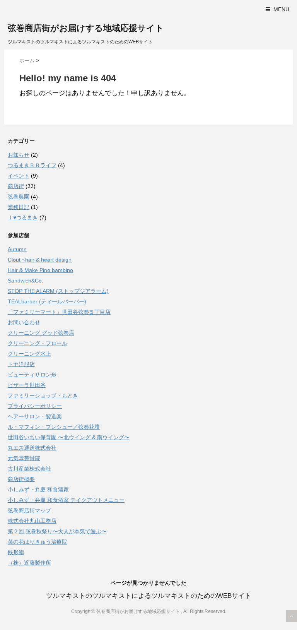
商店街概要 (21, 479)
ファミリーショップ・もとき (43, 395)
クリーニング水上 (29, 354)
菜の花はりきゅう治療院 (37, 542)
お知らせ (18, 155)
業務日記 (18, 207)
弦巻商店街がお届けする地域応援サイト (86, 28)
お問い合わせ (24, 322)
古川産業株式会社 (29, 469)
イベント (18, 176)
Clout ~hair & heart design (40, 260)
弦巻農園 (18, 196)
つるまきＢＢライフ (32, 165)
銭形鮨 (16, 552)
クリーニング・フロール (37, 343)
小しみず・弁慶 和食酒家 (38, 489)
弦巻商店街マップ (29, 510)
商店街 (16, 186)
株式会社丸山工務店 (32, 521)
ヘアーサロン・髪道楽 (35, 416)
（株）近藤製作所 (29, 563)
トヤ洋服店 (21, 364)
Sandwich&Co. (25, 280)
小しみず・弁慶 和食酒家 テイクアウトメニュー (66, 500)
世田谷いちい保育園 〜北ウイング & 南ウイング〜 (69, 437)
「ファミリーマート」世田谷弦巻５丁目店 (59, 312)
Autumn (17, 249)
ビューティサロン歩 (32, 374)
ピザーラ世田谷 (27, 385)
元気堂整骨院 (24, 458)
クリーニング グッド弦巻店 (41, 333)
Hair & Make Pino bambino (40, 270)
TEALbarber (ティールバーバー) (47, 301)
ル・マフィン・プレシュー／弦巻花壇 (54, 427)
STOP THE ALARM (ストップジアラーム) (58, 291)
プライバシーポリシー (35, 406)
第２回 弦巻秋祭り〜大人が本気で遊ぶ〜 (57, 531)
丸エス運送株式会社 (32, 448)
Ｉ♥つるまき (23, 217)
